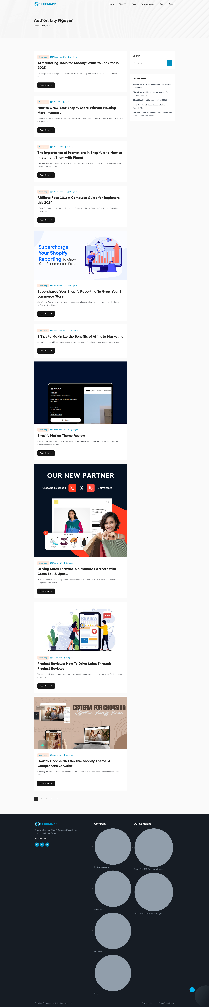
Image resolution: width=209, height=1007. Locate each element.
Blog (161, 4)
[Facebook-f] (37, 844)
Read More (45, 85)
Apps (134, 4)
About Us (122, 4)
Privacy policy (147, 1003)
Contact (171, 4)
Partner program (147, 4)
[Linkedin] (42, 844)
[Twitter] (47, 844)
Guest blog (43, 57)
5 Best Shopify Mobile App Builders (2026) (150, 100)
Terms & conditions (166, 1003)
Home (111, 4)
